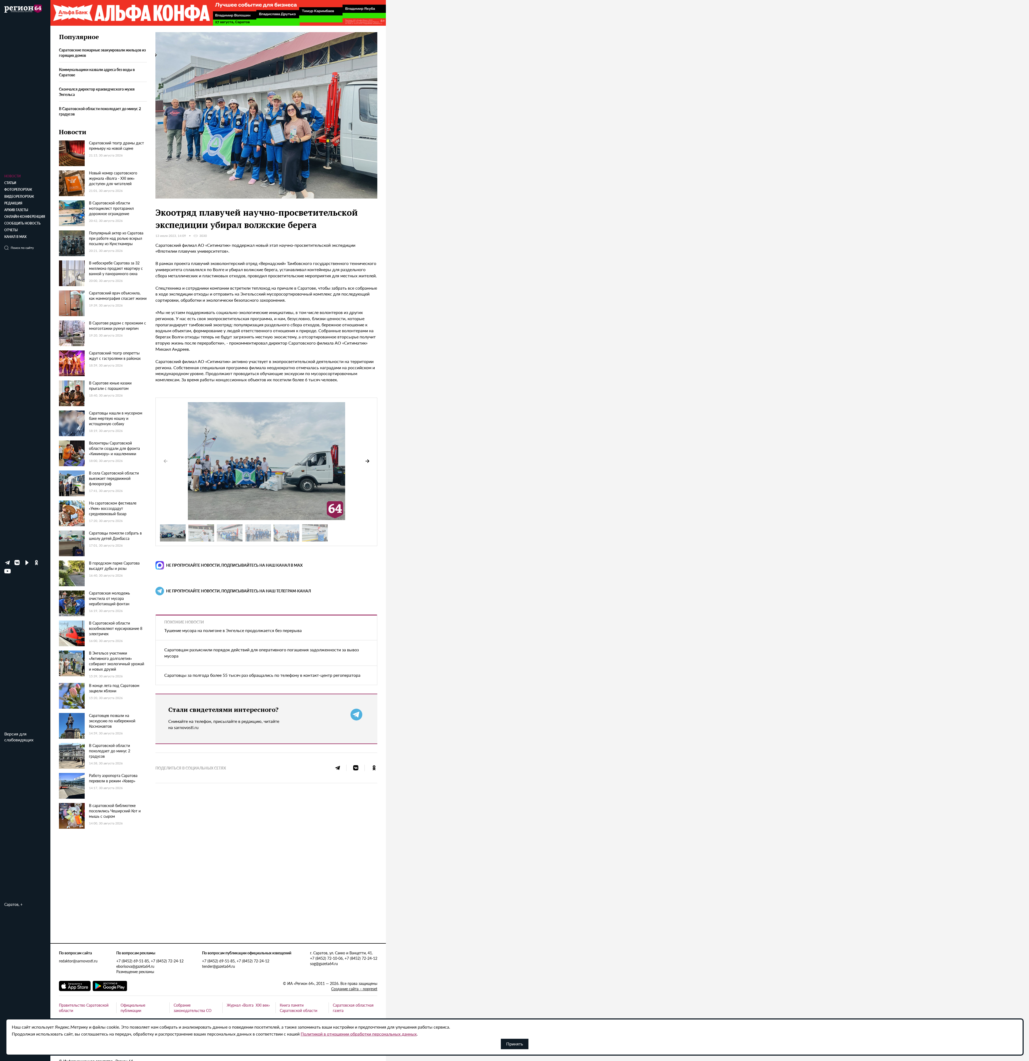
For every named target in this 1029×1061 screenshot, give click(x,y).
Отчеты (11, 230)
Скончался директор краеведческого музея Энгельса (97, 92)
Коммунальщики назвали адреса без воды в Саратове (97, 72)
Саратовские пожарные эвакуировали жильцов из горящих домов (102, 52)
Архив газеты (16, 210)
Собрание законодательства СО (192, 1007)
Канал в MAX (15, 236)
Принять (514, 1044)
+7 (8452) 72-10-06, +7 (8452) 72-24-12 (343, 958)
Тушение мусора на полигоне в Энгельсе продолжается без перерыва (233, 630)
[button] (367, 461)
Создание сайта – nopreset (354, 988)
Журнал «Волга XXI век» (248, 1005)
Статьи (10, 183)
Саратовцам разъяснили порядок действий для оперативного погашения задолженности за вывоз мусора (261, 653)
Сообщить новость (22, 223)
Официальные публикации (133, 1007)
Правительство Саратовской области (84, 1007)
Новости (12, 176)
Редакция (13, 203)
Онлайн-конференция (24, 216)
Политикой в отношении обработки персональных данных (359, 1034)
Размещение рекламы (135, 971)
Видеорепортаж (19, 196)
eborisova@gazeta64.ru (135, 966)
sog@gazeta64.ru (324, 963)
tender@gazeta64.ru (218, 966)
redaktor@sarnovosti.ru (78, 960)
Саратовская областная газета (353, 1007)
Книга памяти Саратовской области (298, 1007)
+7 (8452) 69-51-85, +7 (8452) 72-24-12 (150, 960)
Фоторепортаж (18, 189)
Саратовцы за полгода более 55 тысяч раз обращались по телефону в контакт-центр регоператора (262, 675)
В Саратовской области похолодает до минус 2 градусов (100, 111)
